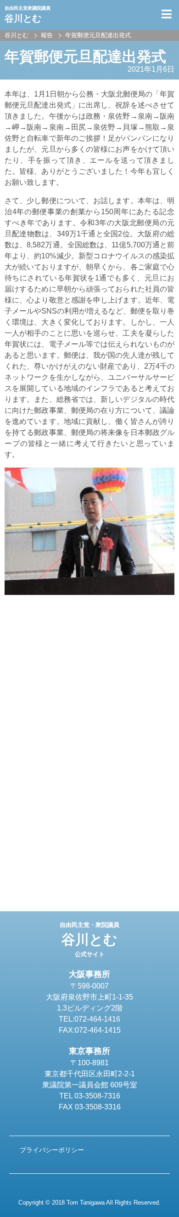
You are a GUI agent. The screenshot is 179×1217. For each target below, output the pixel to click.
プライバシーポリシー (52, 1150)
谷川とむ (89, 939)
